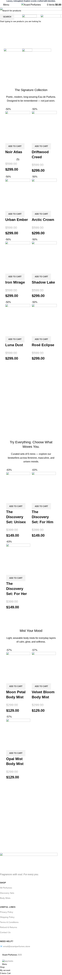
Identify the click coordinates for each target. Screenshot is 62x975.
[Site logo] (31, 4)
